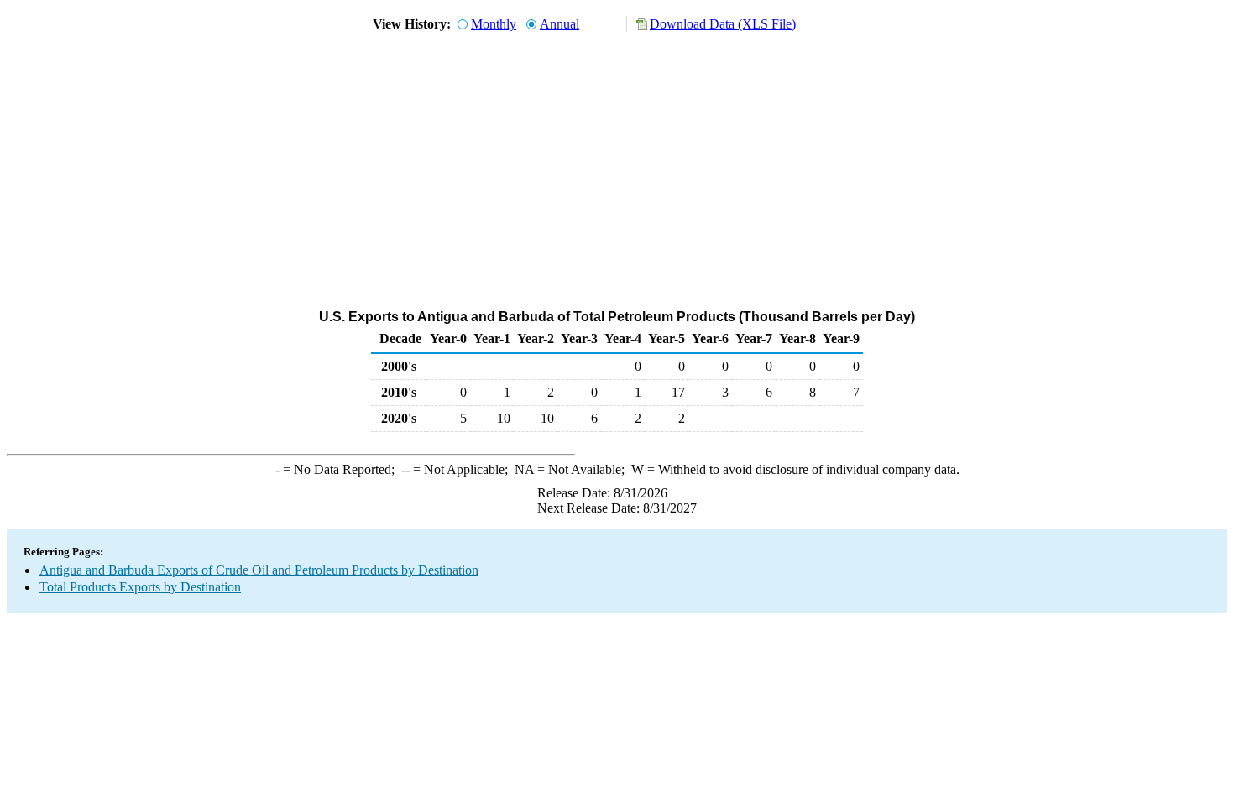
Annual (559, 24)
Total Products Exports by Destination (140, 587)
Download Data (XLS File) (723, 24)
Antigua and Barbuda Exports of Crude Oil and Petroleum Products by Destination (258, 570)
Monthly (493, 24)
